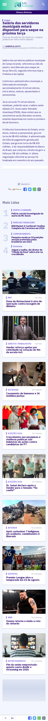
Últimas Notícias (24, 12)
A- (6, 718)
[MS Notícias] (24, 4)
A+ (12, 718)
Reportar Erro (25, 184)
